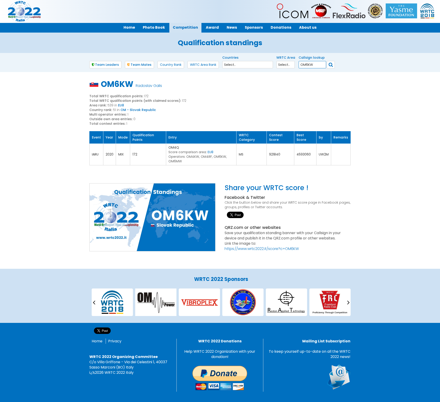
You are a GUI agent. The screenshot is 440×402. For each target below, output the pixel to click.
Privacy (114, 341)
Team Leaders (106, 64)
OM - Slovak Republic (138, 110)
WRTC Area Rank (203, 64)
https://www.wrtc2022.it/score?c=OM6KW (262, 248)
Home (97, 341)
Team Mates (140, 64)
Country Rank (171, 64)
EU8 (121, 105)
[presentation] (94, 302)
